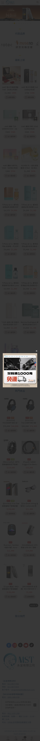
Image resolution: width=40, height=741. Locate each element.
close (36, 351)
